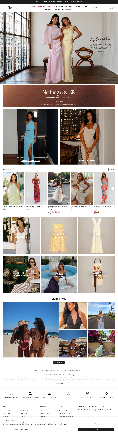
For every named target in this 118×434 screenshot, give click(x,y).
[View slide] (59, 48)
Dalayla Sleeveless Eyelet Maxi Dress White (81, 207)
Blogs (23, 416)
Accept (96, 429)
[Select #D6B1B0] (52, 212)
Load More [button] (59, 362)
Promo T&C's (7, 413)
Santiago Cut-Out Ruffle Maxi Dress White (57, 207)
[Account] (110, 8)
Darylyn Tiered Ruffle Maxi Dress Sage (13, 207)
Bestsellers (7, 169)
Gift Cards (43, 410)
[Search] (102, 8)
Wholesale (43, 416)
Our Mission (25, 410)
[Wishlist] (106, 8)
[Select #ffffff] (49, 212)
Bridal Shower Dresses (66, 416)
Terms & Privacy (45, 413)
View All (111, 169)
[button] (5, 188)
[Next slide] (115, 48)
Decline (58, 429)
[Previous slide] (3, 48)
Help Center (7, 410)
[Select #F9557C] (55, 212)
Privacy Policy (62, 424)
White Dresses (63, 410)
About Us (24, 413)
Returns (5, 416)
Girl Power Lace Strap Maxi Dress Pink (102, 207)
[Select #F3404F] (95, 212)
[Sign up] (112, 415)
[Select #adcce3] (58, 212)
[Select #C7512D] (98, 212)
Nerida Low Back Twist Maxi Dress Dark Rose (34, 207)
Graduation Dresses (65, 413)
